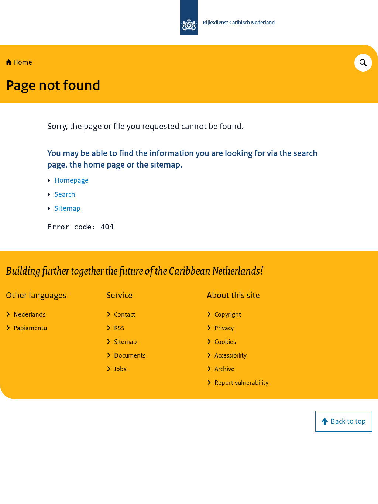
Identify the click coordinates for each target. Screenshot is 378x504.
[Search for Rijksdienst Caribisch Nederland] (363, 63)
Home (22, 62)
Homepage (72, 180)
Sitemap (67, 208)
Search (65, 194)
